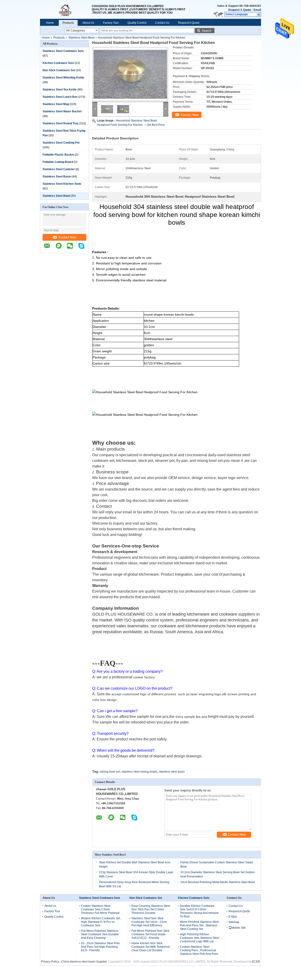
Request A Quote (239, 10)
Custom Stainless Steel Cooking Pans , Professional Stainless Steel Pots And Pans (199, 950)
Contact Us (162, 22)
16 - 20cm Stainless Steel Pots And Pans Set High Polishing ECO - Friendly (100, 947)
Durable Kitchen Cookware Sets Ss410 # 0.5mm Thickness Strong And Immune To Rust (199, 911)
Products (68, 22)
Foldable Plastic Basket (58, 154)
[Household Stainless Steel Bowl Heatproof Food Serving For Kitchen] (130, 74)
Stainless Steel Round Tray (61, 123)
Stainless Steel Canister (59, 169)
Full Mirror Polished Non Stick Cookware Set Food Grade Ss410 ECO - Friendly (150, 934)
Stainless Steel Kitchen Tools (62, 183)
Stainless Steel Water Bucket (62, 111)
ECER (256, 961)
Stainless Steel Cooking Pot (61, 142)
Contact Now (67, 237)
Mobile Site (238, 927)
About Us (88, 22)
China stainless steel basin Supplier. (84, 961)
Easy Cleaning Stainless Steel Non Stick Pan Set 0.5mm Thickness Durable (150, 909)
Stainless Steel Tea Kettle (60, 89)
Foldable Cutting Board (58, 162)
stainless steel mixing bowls (139, 771)
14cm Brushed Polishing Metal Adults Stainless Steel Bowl (217, 882)
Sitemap (234, 922)
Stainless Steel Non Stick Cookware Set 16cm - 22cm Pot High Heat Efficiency (149, 922)
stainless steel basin (172, 771)
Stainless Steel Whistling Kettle (63, 77)
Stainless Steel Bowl (81, 37)
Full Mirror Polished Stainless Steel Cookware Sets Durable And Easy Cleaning (100, 934)
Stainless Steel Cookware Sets (63, 51)
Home (50, 22)
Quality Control (137, 22)
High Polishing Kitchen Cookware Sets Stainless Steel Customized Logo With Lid (199, 938)
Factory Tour (111, 22)
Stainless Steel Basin (57, 176)
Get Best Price (156, 124)
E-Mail (233, 916)
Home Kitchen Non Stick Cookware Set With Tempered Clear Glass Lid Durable (150, 947)
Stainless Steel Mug (56, 104)
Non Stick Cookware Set (59, 70)
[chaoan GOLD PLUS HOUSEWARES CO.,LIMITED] (66, 9)
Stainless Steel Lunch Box (60, 96)
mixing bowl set (110, 771)
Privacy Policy (50, 961)
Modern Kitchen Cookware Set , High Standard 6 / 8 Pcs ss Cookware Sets (101, 922)
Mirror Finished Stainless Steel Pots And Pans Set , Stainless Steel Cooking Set (199, 925)
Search (206, 30)
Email (257, 10)
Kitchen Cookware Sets (58, 63)
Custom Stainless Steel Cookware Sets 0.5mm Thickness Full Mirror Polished (100, 909)
